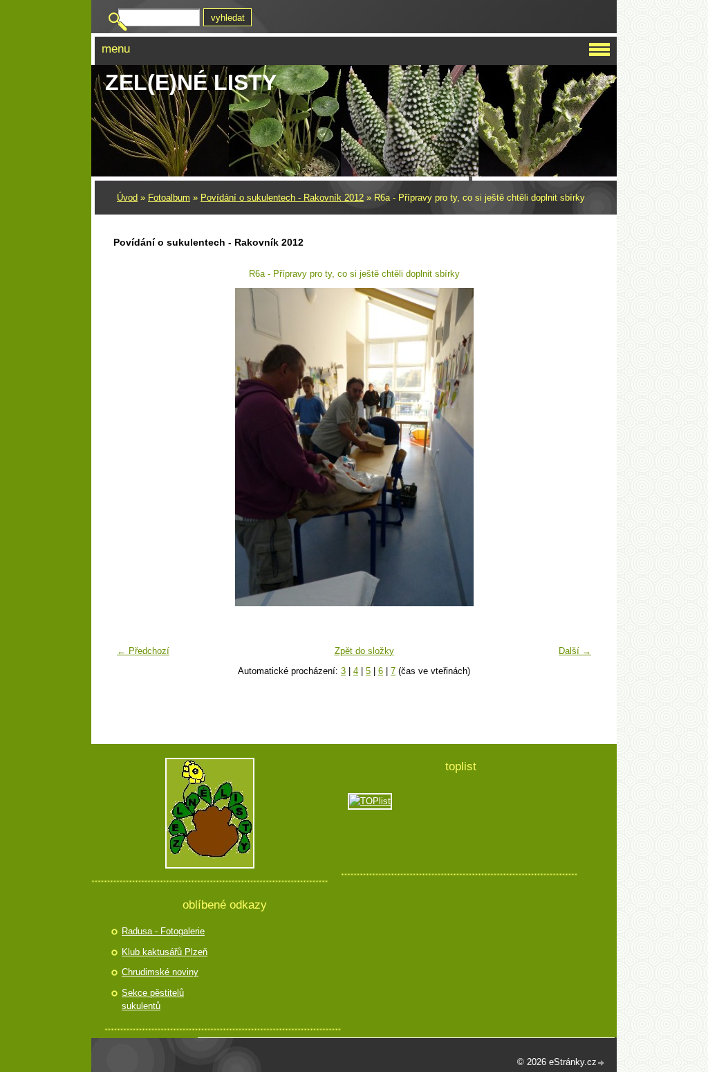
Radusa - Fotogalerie (163, 931)
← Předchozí (143, 651)
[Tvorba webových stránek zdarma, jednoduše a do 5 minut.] (601, 1063)
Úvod (127, 197)
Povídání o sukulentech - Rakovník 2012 (282, 197)
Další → (575, 651)
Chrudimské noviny (160, 972)
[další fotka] (575, 447)
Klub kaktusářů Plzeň (164, 952)
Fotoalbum (169, 197)
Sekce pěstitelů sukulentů (153, 1000)
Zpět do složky (364, 651)
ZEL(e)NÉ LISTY (191, 82)
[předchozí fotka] (132, 447)
